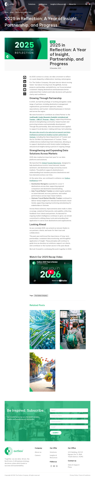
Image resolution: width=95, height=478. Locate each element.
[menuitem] (32, 4)
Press (70, 467)
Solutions (53, 452)
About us (38, 452)
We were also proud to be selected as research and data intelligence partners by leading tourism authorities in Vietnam (50, 134)
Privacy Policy (74, 475)
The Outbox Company (41, 295)
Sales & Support (74, 465)
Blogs (52, 42)
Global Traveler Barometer (51, 163)
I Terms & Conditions (84, 475)
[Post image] (53, 329)
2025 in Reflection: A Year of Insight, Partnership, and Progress (68, 54)
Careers (38, 455)
